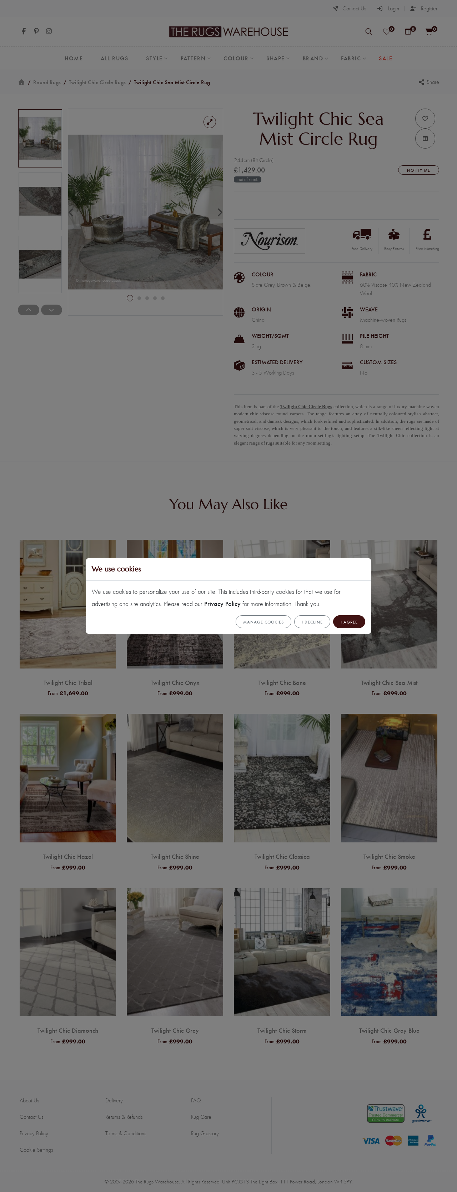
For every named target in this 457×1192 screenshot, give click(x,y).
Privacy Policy (222, 603)
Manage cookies (263, 622)
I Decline (312, 622)
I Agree (349, 622)
